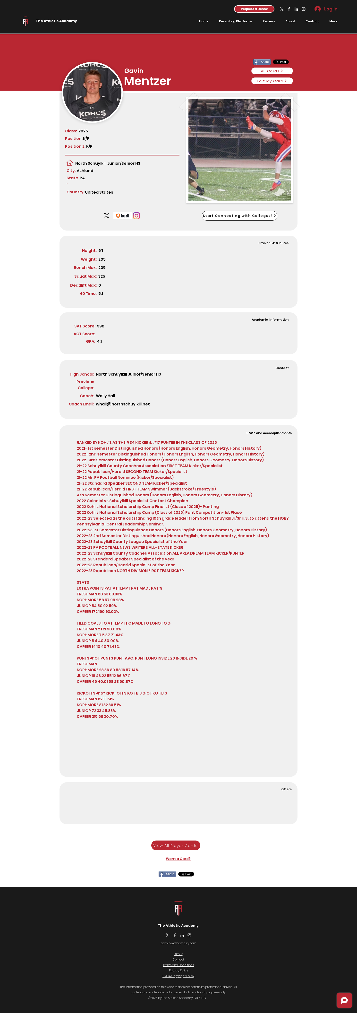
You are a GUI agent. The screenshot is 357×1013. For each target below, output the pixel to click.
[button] (254, 9)
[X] (281, 9)
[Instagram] (303, 9)
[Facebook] (289, 9)
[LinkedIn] (296, 9)
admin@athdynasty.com (178, 943)
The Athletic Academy (56, 20)
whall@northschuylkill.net (123, 404)
